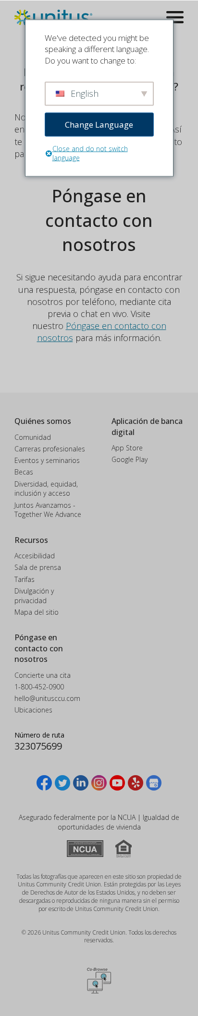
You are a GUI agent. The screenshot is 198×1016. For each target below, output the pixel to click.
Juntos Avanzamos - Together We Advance (47, 510)
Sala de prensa (37, 567)
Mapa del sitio (36, 612)
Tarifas (24, 579)
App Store (127, 447)
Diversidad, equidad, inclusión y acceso (46, 488)
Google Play (129, 459)
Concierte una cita (42, 675)
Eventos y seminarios (47, 460)
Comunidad (32, 437)
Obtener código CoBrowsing (99, 980)
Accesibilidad (34, 555)
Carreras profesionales (49, 448)
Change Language (99, 124)
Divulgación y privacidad (34, 595)
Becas (23, 471)
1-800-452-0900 (39, 686)
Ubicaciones (33, 709)
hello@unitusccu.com (47, 698)
